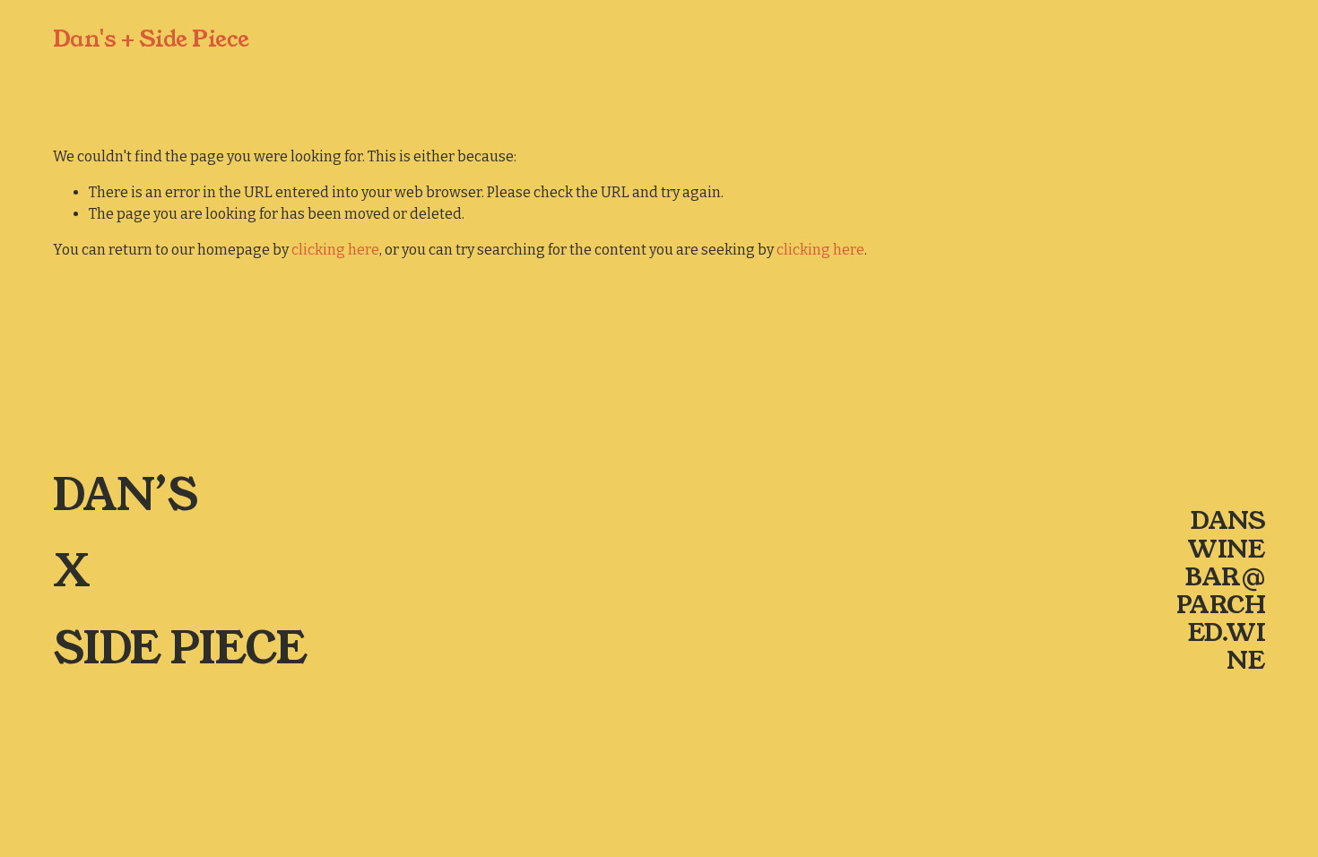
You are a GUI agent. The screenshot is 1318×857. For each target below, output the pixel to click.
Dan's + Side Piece (151, 39)
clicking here (335, 249)
